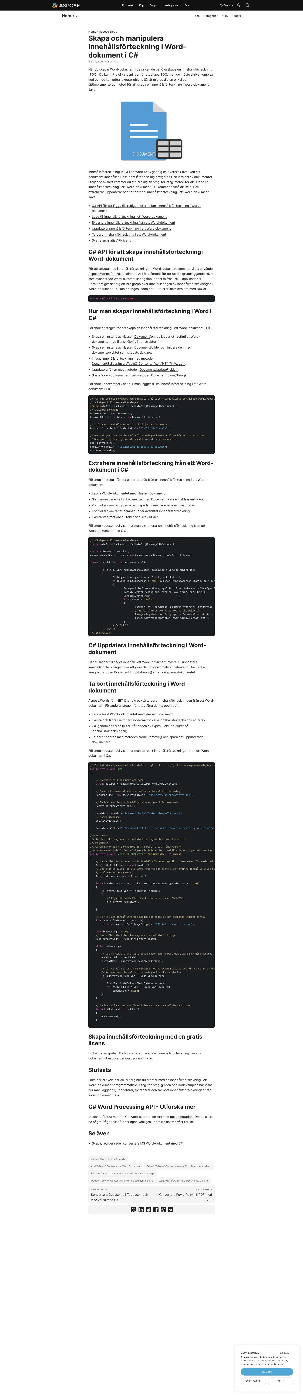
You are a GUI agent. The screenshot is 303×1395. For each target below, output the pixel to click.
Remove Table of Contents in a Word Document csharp (122, 1173)
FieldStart (124, 720)
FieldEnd (168, 726)
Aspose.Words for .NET (105, 274)
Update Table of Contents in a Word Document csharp (122, 1180)
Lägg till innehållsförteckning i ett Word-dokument (129, 216)
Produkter (127, 5)
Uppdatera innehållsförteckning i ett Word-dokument (131, 228)
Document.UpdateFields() (159, 369)
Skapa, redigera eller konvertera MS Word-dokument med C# (137, 1143)
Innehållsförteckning (103, 172)
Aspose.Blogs (108, 31)
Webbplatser (172, 5)
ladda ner (147, 289)
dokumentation (181, 1117)
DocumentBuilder (147, 347)
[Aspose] (66, 5)
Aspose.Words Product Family (108, 1159)
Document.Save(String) (168, 375)
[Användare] (238, 5)
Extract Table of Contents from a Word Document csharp (178, 1166)
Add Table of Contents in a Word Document (116, 1166)
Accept (267, 1371)
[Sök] (247, 5)
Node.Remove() (150, 737)
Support (154, 5)
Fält (119, 499)
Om (187, 5)
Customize (253, 1381)
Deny (280, 1381)
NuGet (201, 289)
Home (68, 15)
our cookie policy (275, 1364)
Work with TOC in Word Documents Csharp (183, 1180)
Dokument (142, 336)
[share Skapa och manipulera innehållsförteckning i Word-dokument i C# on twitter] (133, 1210)
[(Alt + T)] (77, 16)
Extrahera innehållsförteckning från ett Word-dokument (133, 222)
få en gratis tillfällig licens (118, 1053)
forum (188, 1122)
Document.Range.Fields (168, 499)
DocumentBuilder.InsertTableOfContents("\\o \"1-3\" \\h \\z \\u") (138, 363)
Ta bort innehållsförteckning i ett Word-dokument (129, 234)
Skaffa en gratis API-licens (111, 240)
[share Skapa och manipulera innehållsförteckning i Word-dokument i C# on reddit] (148, 1210)
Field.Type (186, 505)
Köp (141, 5)
